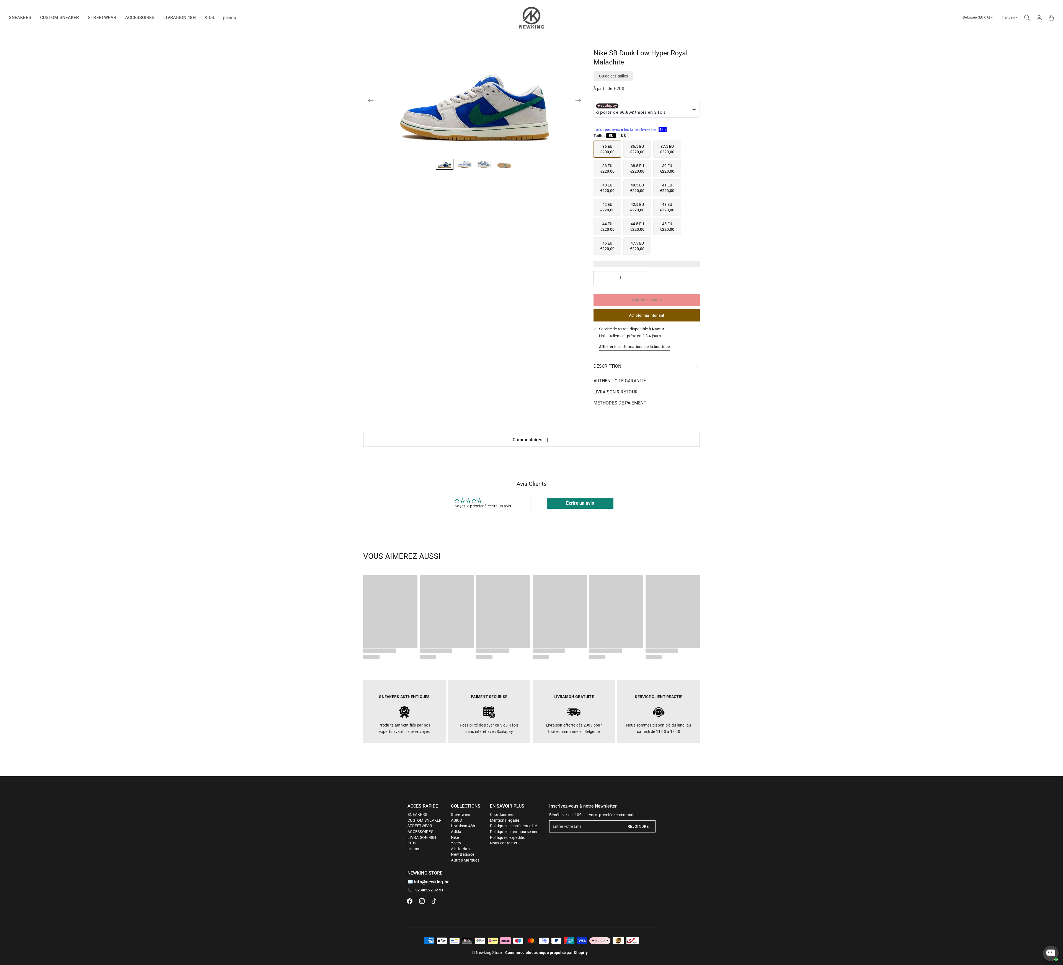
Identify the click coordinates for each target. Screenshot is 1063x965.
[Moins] (604, 278)
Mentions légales (505, 820)
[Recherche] (1027, 18)
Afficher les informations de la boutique (634, 346)
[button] (410, 901)
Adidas (457, 831)
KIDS (209, 17)
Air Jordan (460, 849)
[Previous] (371, 100)
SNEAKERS (20, 17)
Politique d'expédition (509, 837)
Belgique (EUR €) (976, 17)
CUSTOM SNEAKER (59, 17)
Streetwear (461, 814)
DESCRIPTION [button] (607, 366)
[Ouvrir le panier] (1051, 18)
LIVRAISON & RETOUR (616, 392)
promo (229, 17)
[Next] (578, 100)
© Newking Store (487, 952)
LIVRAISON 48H (179, 17)
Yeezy (456, 843)
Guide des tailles (613, 76)
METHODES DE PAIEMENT (620, 403)
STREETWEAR (102, 17)
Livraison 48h (463, 826)
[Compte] (1039, 18)
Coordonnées (502, 814)
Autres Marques (465, 860)
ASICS (456, 820)
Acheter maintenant (647, 315)
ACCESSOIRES (139, 17)
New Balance (462, 854)
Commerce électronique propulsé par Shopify (546, 952)
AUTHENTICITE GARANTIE (620, 380)
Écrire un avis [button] (580, 503)
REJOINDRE (638, 826)
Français (1008, 17)
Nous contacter (504, 843)
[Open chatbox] (1051, 953)
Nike (455, 837)
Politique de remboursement (515, 831)
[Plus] (637, 278)
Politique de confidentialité (513, 826)
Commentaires (527, 439)
